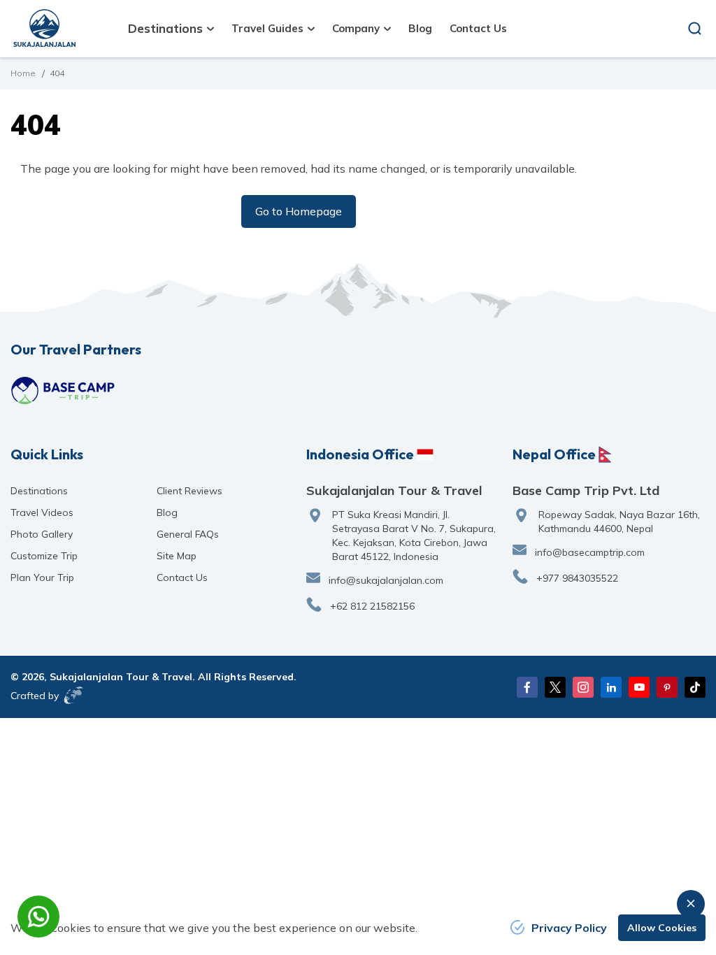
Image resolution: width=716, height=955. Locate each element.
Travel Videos (41, 512)
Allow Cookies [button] (661, 927)
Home (23, 73)
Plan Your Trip (42, 577)
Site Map (176, 556)
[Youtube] (639, 687)
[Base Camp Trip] (62, 390)
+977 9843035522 (577, 578)
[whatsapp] (38, 917)
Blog (420, 28)
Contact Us (478, 28)
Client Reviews (189, 490)
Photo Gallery (41, 534)
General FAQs (188, 534)
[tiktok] (695, 687)
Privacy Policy (569, 928)
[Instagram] (583, 687)
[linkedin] (611, 687)
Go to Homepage (298, 211)
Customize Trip (44, 556)
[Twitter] (555, 687)
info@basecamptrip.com (590, 552)
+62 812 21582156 (372, 606)
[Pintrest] (667, 687)
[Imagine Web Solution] (74, 695)
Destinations (39, 490)
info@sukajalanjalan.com (386, 580)
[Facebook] (527, 687)
